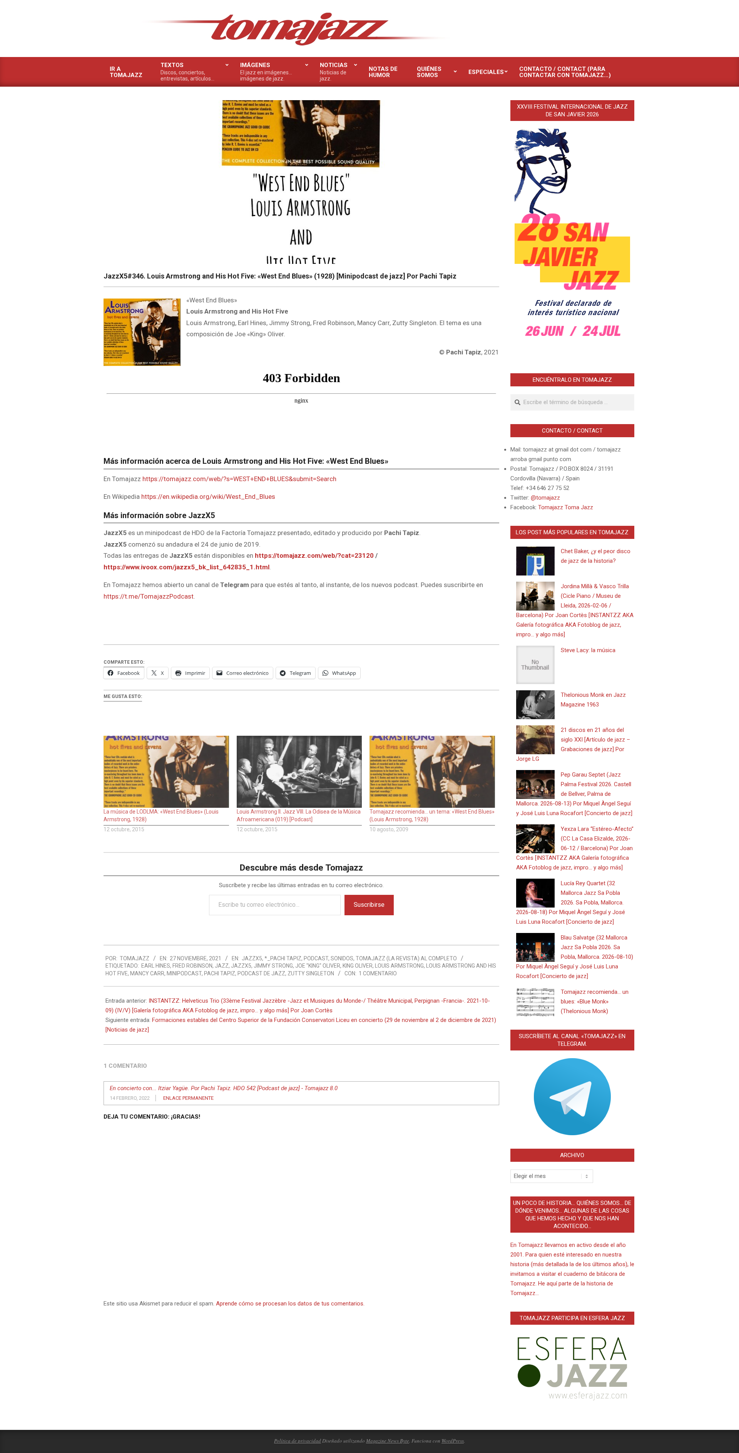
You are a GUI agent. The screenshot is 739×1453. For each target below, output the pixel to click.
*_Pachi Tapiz (282, 958)
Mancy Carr (147, 973)
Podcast (316, 958)
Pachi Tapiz (219, 973)
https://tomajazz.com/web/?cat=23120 (314, 555)
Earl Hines (155, 966)
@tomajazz (545, 497)
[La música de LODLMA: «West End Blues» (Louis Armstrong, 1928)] (166, 771)
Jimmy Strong (273, 966)
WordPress (452, 1440)
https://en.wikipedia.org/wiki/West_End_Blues (208, 496)
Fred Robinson (192, 966)
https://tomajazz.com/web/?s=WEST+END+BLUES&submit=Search (239, 479)
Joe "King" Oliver (317, 966)
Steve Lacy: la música (588, 650)
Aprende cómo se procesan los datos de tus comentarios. (290, 1303)
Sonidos (342, 958)
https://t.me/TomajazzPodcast (149, 596)
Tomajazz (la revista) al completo (406, 958)
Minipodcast (184, 973)
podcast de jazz (261, 973)
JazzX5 (252, 958)
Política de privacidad (297, 1440)
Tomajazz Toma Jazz (565, 507)
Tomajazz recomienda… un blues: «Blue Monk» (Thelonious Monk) (595, 1001)
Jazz (222, 966)
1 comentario (378, 973)
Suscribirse (369, 904)
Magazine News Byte (387, 1440)
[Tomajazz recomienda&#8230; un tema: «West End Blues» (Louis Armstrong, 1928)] (432, 771)
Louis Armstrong (399, 966)
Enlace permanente (188, 1098)
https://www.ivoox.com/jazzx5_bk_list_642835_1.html (186, 567)
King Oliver (358, 966)
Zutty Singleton (311, 973)
